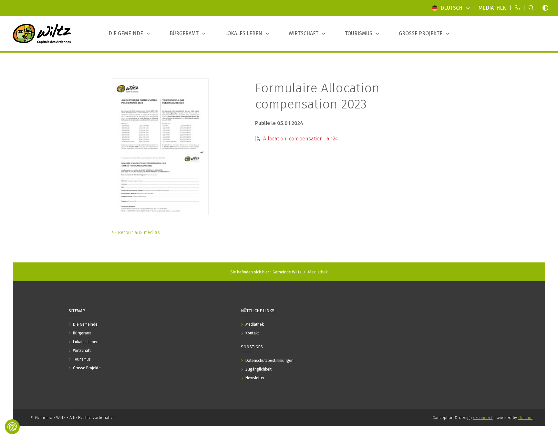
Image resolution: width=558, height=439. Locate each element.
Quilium (525, 417)
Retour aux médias (138, 232)
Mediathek (318, 272)
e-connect (482, 417)
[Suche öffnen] (531, 8)
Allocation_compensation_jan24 (300, 139)
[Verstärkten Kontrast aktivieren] (545, 8)
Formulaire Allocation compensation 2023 (317, 96)
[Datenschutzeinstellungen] (12, 426)
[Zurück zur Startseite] (42, 33)
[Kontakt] (517, 8)
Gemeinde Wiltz (287, 272)
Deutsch (451, 8)
